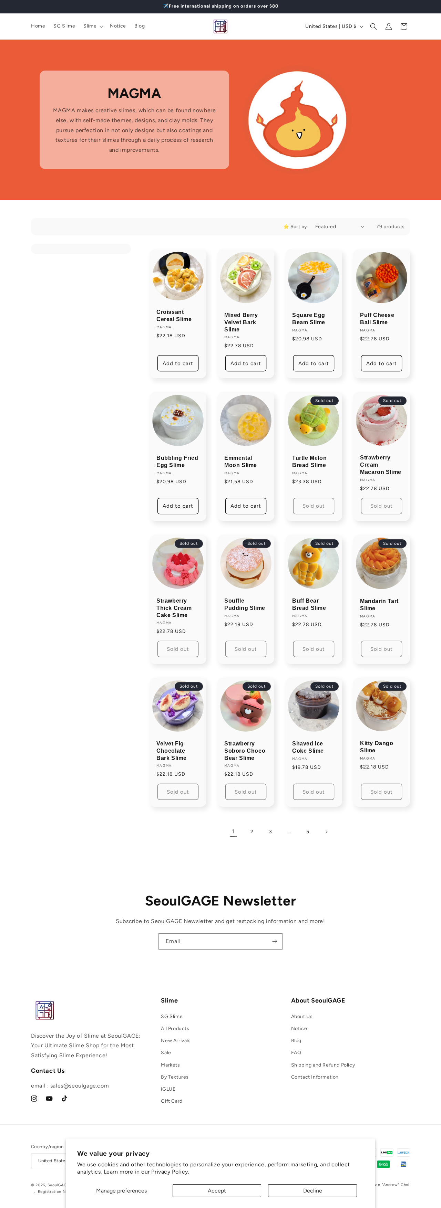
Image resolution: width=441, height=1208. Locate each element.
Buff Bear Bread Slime (309, 604)
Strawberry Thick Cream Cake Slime (174, 608)
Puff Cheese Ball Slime (377, 318)
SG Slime (172, 1016)
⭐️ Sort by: (295, 227)
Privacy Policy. (170, 1171)
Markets (170, 1065)
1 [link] (233, 831)
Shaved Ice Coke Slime (308, 747)
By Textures (175, 1077)
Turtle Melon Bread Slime (309, 461)
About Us (302, 1016)
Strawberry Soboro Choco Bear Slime (244, 751)
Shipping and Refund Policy (323, 1065)
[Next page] (326, 831)
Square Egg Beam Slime (308, 318)
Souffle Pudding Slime (244, 604)
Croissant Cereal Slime (174, 315)
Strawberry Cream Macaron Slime (380, 465)
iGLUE (168, 1089)
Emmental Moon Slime (240, 461)
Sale (166, 1053)
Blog (296, 1040)
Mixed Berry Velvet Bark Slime (241, 322)
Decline (312, 1190)
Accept (217, 1190)
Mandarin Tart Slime (379, 604)
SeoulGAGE (58, 1185)
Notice (299, 1028)
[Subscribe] (274, 941)
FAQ (296, 1053)
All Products (175, 1028)
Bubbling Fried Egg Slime (177, 461)
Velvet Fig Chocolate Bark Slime (171, 751)
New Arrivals (176, 1040)
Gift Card (171, 1101)
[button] (92, 26)
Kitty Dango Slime (376, 746)
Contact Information (315, 1077)
